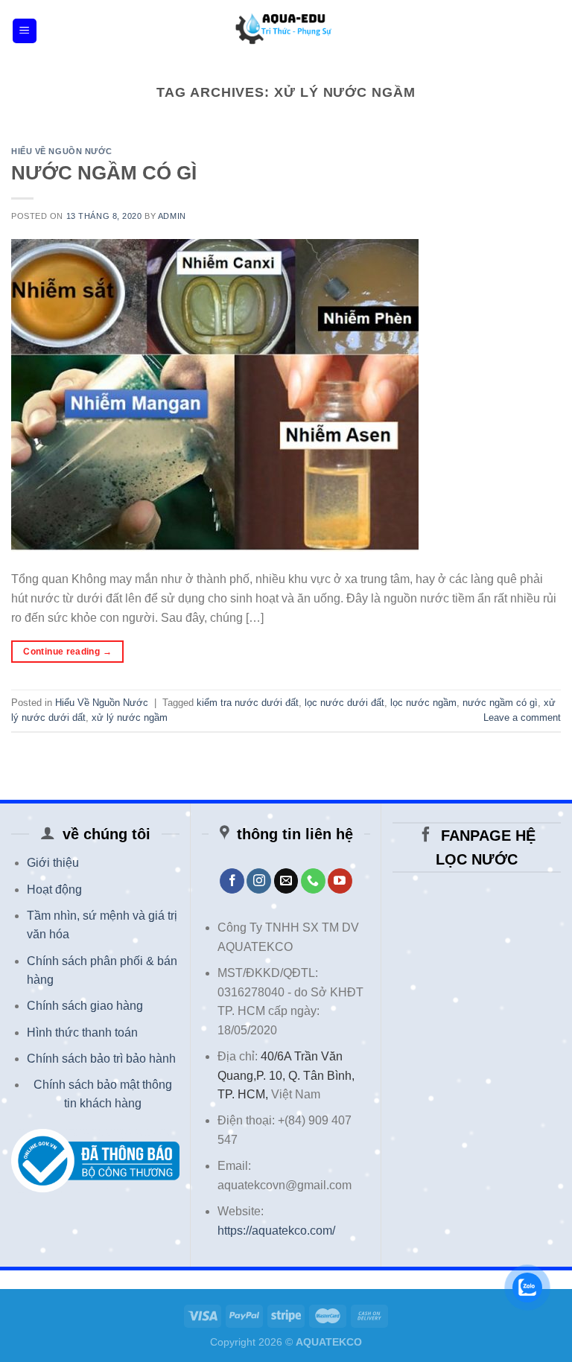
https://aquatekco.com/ (276, 1230)
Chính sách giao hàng (85, 1005)
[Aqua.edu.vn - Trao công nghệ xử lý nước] (286, 31)
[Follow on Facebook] (232, 881)
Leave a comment (522, 717)
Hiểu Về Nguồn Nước (61, 151)
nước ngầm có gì (500, 702)
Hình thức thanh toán (82, 1032)
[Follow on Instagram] (259, 881)
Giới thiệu (53, 862)
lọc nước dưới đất (344, 702)
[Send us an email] (286, 881)
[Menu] (25, 31)
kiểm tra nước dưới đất (248, 702)
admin (172, 215)
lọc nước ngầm (423, 702)
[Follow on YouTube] (340, 881)
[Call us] (313, 881)
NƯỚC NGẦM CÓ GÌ (104, 172)
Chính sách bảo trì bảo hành (101, 1058)
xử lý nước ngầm (130, 717)
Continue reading (67, 651)
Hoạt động (54, 889)
